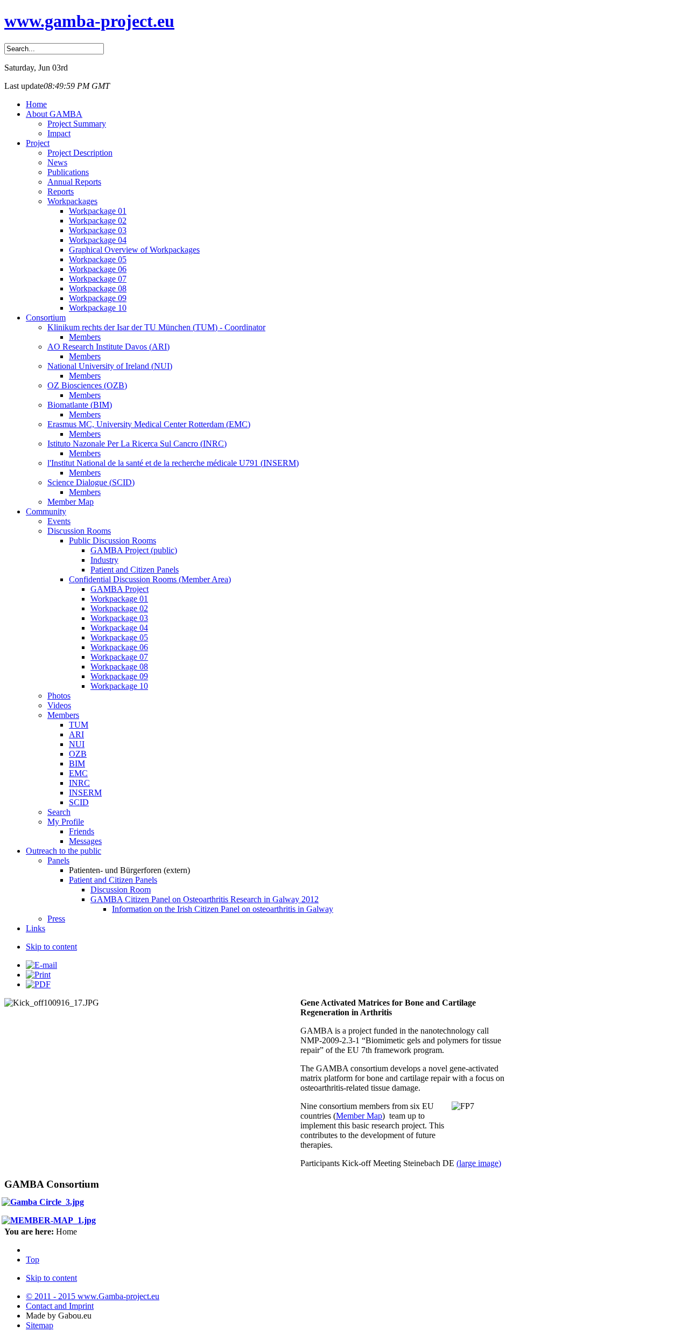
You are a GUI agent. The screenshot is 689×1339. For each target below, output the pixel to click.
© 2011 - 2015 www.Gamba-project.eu (92, 1296)
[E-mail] (41, 965)
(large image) (478, 1163)
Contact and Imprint (60, 1305)
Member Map (359, 1115)
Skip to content (51, 946)
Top (32, 1259)
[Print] (38, 974)
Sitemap (39, 1325)
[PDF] (38, 984)
